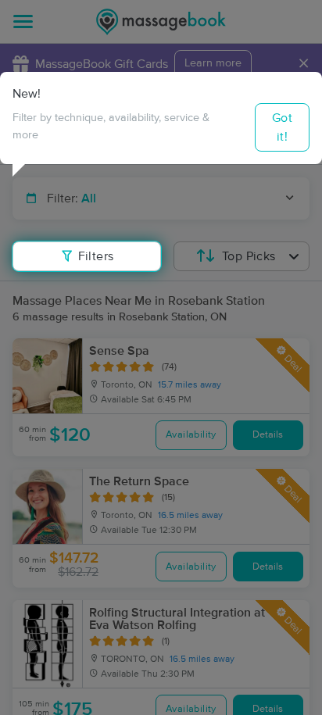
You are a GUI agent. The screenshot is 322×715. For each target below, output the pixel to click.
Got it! (282, 127)
